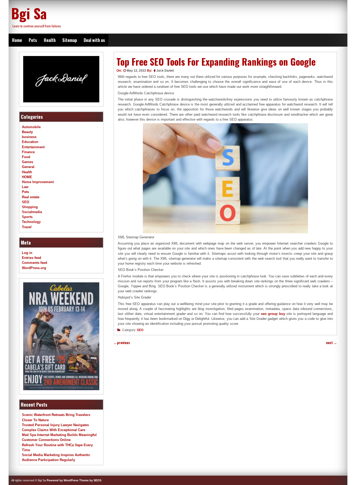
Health (50, 40)
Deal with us (94, 40)
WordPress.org (34, 268)
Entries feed (31, 258)
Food (26, 157)
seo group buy (273, 314)
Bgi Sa (29, 13)
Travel (27, 227)
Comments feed (34, 263)
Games (27, 162)
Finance (28, 152)
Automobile (31, 127)
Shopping (30, 207)
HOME (27, 177)
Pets (33, 40)
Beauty (27, 132)
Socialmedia (32, 212)
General (28, 167)
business (29, 137)
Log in (27, 253)
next (331, 342)
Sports (27, 217)
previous (122, 342)
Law (25, 187)
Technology (31, 222)
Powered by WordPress (62, 480)
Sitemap (69, 40)
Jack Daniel (165, 70)
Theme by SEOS (90, 480)
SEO (140, 330)
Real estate (30, 197)
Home (17, 40)
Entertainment (33, 147)
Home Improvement (38, 182)
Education (30, 142)
